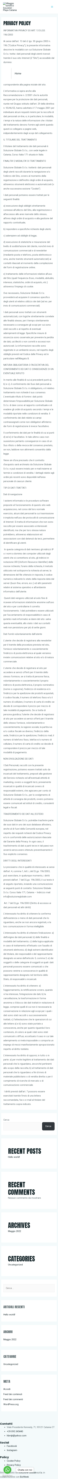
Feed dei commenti (13, 1399)
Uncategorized (15, 1264)
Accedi (6, 1389)
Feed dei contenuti (12, 1394)
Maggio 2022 (14, 1231)
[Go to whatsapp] (7, 1470)
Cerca (6, 1119)
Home (18, 73)
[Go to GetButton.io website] (7, 1476)
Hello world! (14, 1157)
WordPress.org (11, 1404)
